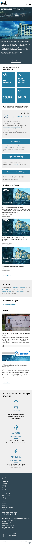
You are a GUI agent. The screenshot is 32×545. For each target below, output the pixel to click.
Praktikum (22, 288)
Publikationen (5, 499)
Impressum (4, 505)
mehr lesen (26, 343)
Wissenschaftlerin (6, 291)
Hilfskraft (15, 288)
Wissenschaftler (18, 291)
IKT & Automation (8, 79)
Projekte (4, 497)
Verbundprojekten (15, 164)
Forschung (4, 483)
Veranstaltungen (6, 493)
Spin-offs (9, 178)
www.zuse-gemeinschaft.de (11, 127)
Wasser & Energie (23, 95)
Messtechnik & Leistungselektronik (23, 79)
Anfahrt (4, 504)
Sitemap (4, 509)
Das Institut (5, 481)
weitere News (6, 383)
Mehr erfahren (16, 61)
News (3, 492)
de (23, 4)
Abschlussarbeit (6, 289)
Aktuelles (4, 490)
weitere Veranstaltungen (9, 304)
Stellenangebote (6, 495)
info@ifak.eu (9, 529)
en (26, 4)
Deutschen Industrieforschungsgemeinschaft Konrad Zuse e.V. (15, 49)
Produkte (4, 485)
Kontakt (4, 502)
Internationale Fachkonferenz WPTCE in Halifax (16, 333)
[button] (4, 15)
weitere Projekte (7, 276)
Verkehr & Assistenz (8, 95)
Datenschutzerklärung (7, 507)
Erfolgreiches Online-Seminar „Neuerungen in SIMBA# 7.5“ (15, 366)
